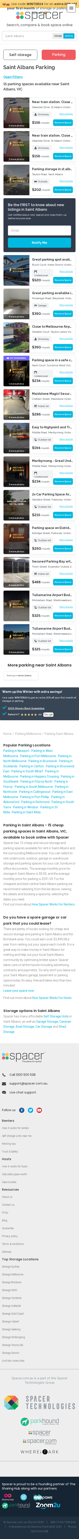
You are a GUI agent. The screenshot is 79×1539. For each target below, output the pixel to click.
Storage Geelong (11, 1329)
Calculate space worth (14, 1174)
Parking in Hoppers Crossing (39, 776)
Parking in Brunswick (43, 761)
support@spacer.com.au (28, 1083)
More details (66, 114)
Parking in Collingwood (34, 791)
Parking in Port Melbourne (38, 756)
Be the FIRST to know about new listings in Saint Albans (36, 207)
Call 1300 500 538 (22, 1075)
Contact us (8, 1204)
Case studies (9, 1182)
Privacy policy (10, 1236)
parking (69, 36)
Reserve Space (63, 122)
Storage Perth (9, 1290)
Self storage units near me (16, 1135)
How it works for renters (15, 1128)
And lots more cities (13, 1360)
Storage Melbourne (12, 1274)
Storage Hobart (10, 1321)
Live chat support (23, 1092)
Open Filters (13, 77)
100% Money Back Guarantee (20, 708)
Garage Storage (47, 1021)
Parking (58, 55)
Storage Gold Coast (13, 1313)
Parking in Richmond (35, 802)
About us (7, 1196)
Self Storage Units (56, 1016)
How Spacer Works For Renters (53, 904)
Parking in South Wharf (27, 771)
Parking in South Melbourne (34, 786)
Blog (4, 1220)
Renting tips (9, 1143)
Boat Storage (25, 1026)
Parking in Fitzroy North (36, 781)
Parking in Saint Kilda (26, 812)
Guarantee (8, 1228)
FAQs (5, 1212)
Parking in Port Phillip (34, 797)
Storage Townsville (12, 1345)
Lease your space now (18, 990)
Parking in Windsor (25, 807)
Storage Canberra (12, 1298)
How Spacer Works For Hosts (52, 998)
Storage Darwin (10, 1352)
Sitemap (6, 1251)
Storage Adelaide (11, 1305)
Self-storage (20, 55)
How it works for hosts (15, 1166)
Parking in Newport (16, 751)
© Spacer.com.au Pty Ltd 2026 (24, 1522)
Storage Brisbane (11, 1282)
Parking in (19, 675)
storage (58, 36)
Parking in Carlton (32, 766)
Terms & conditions (13, 1244)
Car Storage (44, 1026)
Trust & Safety (10, 1151)
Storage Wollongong (13, 1337)
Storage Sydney (11, 1266)
